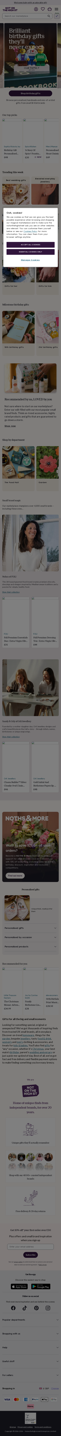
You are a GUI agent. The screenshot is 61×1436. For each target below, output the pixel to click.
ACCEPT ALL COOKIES (30, 245)
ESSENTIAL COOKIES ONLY (30, 252)
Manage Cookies (30, 260)
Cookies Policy (30, 231)
